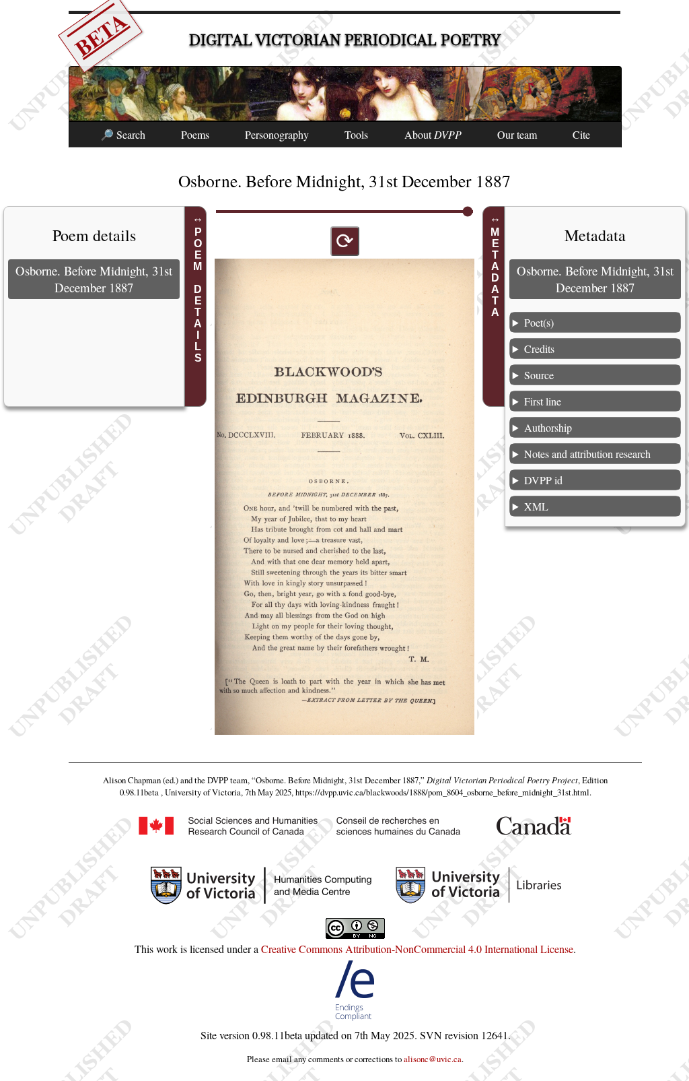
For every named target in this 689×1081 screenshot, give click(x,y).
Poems (195, 134)
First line (542, 401)
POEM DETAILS (197, 295)
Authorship (548, 427)
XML (536, 506)
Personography (277, 134)
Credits (539, 348)
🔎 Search (122, 134)
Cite (581, 134)
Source (539, 375)
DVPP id (543, 480)
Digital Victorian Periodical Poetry (345, 40)
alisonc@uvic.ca (433, 1059)
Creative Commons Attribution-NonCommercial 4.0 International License (417, 949)
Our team (517, 134)
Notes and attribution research (587, 454)
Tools (356, 134)
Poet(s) (539, 322)
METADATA (495, 272)
